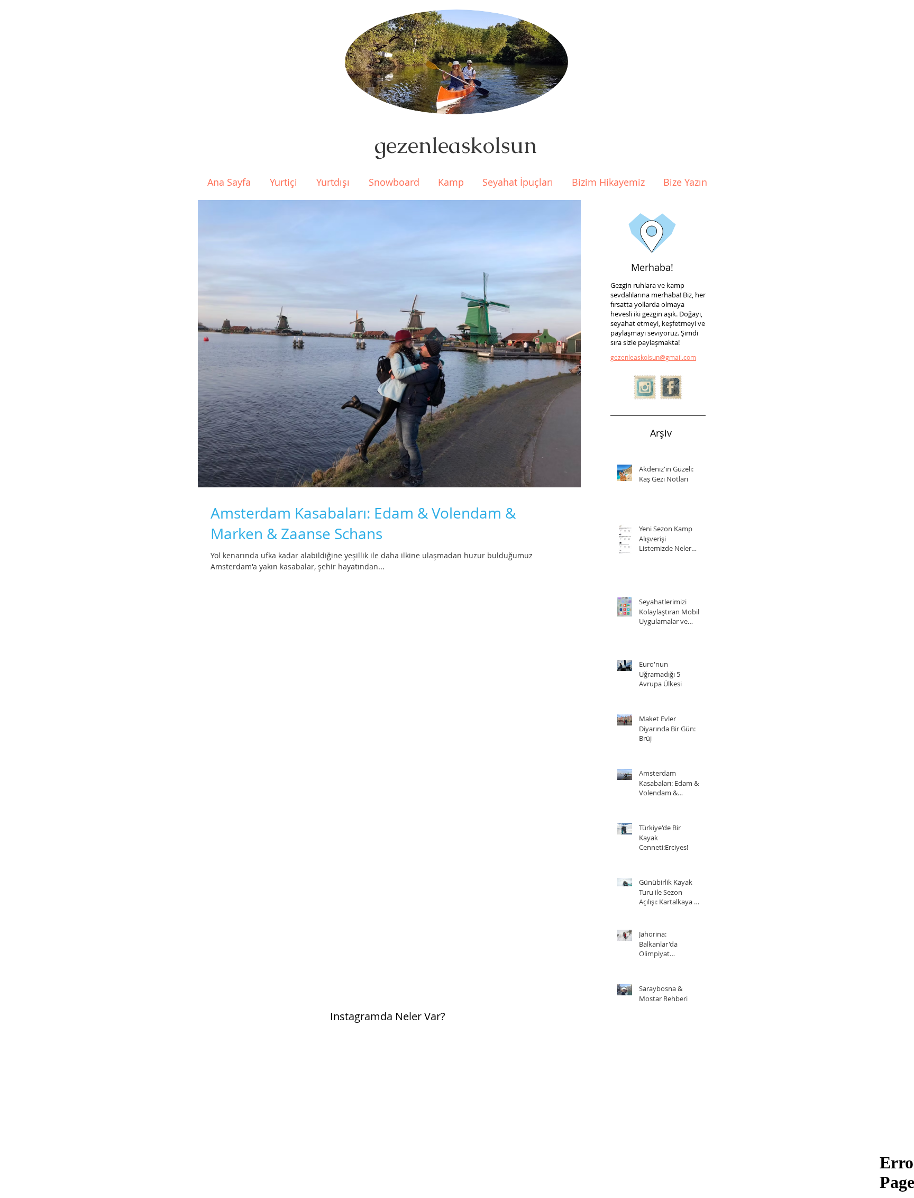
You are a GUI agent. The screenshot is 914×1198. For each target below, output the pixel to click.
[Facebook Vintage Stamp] (670, 387)
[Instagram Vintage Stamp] (644, 387)
